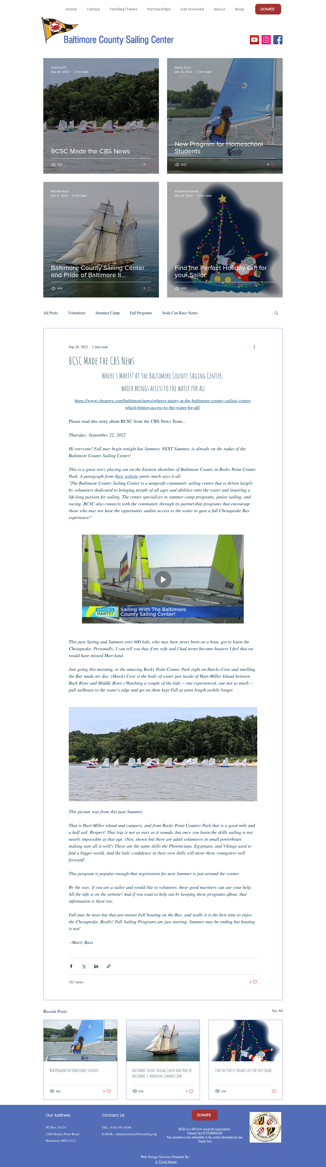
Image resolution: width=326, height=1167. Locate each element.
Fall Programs (141, 312)
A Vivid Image (166, 1161)
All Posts (50, 312)
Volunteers (76, 312)
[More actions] (254, 347)
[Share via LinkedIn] (96, 966)
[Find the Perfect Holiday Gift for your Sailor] (245, 1040)
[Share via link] (108, 966)
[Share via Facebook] (71, 966)
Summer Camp (108, 312)
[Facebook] (277, 39)
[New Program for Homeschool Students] (80, 1040)
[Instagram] (266, 39)
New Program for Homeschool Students (74, 1070)
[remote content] (163, 580)
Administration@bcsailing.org (136, 1134)
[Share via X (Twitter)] (83, 966)
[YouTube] (254, 39)
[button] (93, 9)
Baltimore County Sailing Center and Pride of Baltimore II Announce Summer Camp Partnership (162, 1073)
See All (277, 1010)
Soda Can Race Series (180, 312)
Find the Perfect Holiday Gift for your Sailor (243, 1070)
